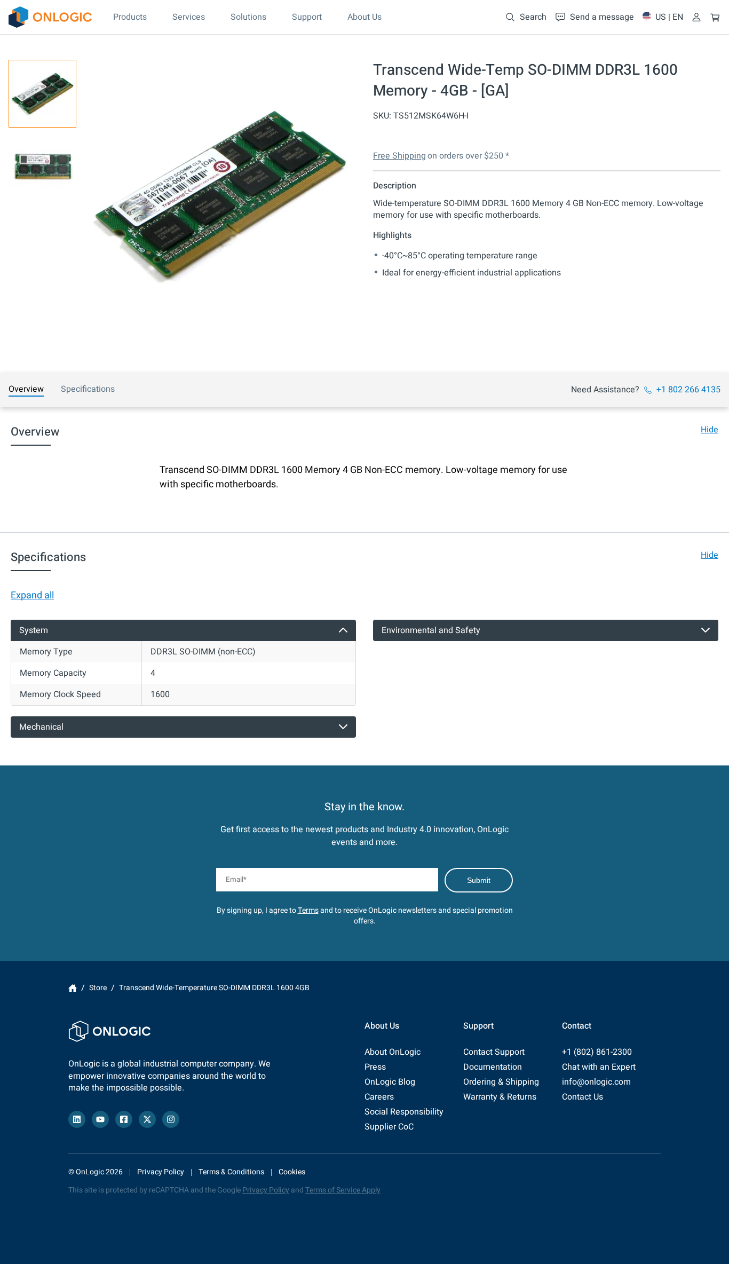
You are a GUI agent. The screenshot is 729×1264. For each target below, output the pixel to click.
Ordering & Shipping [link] (501, 1082)
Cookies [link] (292, 1172)
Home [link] (72, 988)
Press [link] (375, 1067)
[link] (50, 17)
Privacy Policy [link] (160, 1172)
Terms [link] (308, 910)
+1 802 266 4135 (688, 389)
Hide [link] (709, 430)
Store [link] (98, 987)
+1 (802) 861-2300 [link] (597, 1052)
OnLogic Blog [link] (389, 1082)
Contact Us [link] (582, 1097)
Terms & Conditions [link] (231, 1172)
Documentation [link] (492, 1067)
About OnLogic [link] (392, 1052)
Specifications (88, 389)
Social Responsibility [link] (403, 1111)
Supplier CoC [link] (389, 1126)
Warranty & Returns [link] (499, 1097)
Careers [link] (379, 1097)
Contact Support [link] (494, 1052)
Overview (26, 389)
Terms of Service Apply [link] (343, 1190)
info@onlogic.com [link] (596, 1082)
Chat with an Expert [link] (599, 1067)
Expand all (32, 595)
